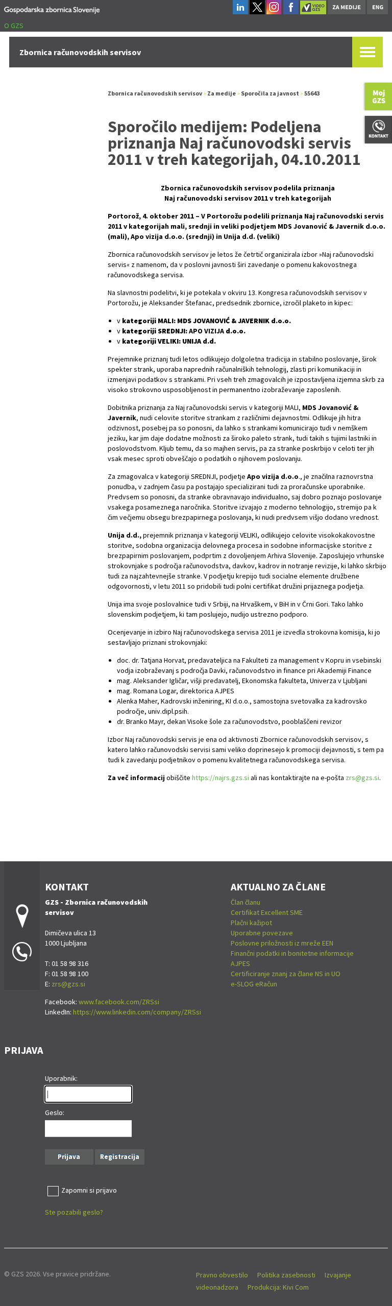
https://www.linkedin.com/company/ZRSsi (137, 1012)
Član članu (245, 902)
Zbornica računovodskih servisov (155, 93)
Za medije (221, 93)
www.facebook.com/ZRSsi (119, 1001)
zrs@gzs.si (362, 777)
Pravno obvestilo (222, 1274)
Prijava (69, 1156)
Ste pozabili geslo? (74, 1212)
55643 (312, 93)
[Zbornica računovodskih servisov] (52, 8)
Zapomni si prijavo (89, 1190)
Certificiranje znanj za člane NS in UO (285, 973)
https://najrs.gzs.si (220, 777)
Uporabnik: (61, 1078)
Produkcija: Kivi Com (278, 1287)
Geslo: (54, 1112)
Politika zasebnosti (286, 1274)
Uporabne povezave (262, 932)
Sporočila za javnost (270, 93)
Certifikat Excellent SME (267, 912)
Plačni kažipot (251, 922)
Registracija (119, 1156)
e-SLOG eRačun (254, 983)
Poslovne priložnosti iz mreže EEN (282, 943)
